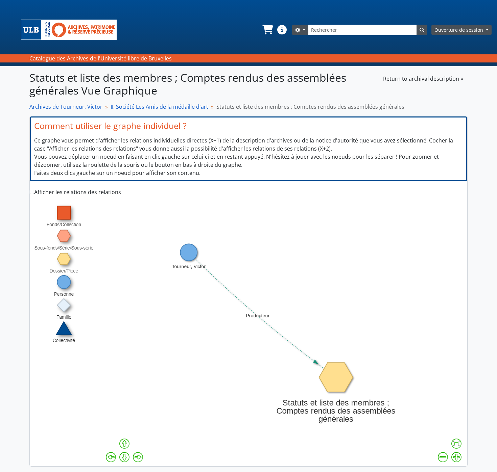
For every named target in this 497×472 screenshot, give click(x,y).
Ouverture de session (459, 30)
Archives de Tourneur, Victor (65, 106)
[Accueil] (71, 30)
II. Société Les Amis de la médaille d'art (159, 106)
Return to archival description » (423, 78)
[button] (267, 29)
